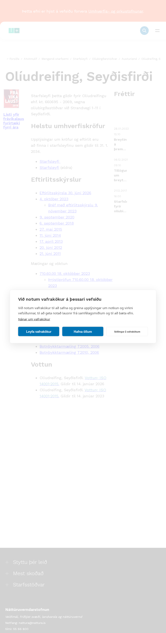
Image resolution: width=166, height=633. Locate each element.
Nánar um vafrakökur (34, 319)
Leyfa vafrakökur (38, 331)
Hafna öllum (83, 331)
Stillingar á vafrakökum (127, 331)
